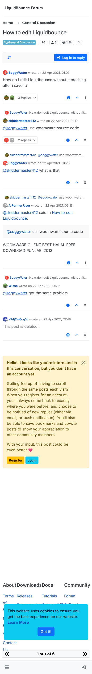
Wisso (13, 286)
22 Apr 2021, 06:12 (46, 286)
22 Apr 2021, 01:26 (56, 163)
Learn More (18, 622)
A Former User (19, 205)
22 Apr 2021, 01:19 (64, 121)
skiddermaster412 (22, 121)
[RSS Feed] (79, 42)
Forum (69, 596)
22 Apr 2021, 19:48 (57, 319)
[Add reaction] (68, 97)
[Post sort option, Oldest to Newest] (9, 57)
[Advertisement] (46, 530)
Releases (24, 596)
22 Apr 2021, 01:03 (56, 72)
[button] (7, 667)
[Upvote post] (77, 97)
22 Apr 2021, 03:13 (59, 205)
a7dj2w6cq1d (18, 319)
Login (32, 460)
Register (15, 460)
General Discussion (21, 42)
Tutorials (49, 596)
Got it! (46, 631)
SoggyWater (17, 72)
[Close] (83, 362)
